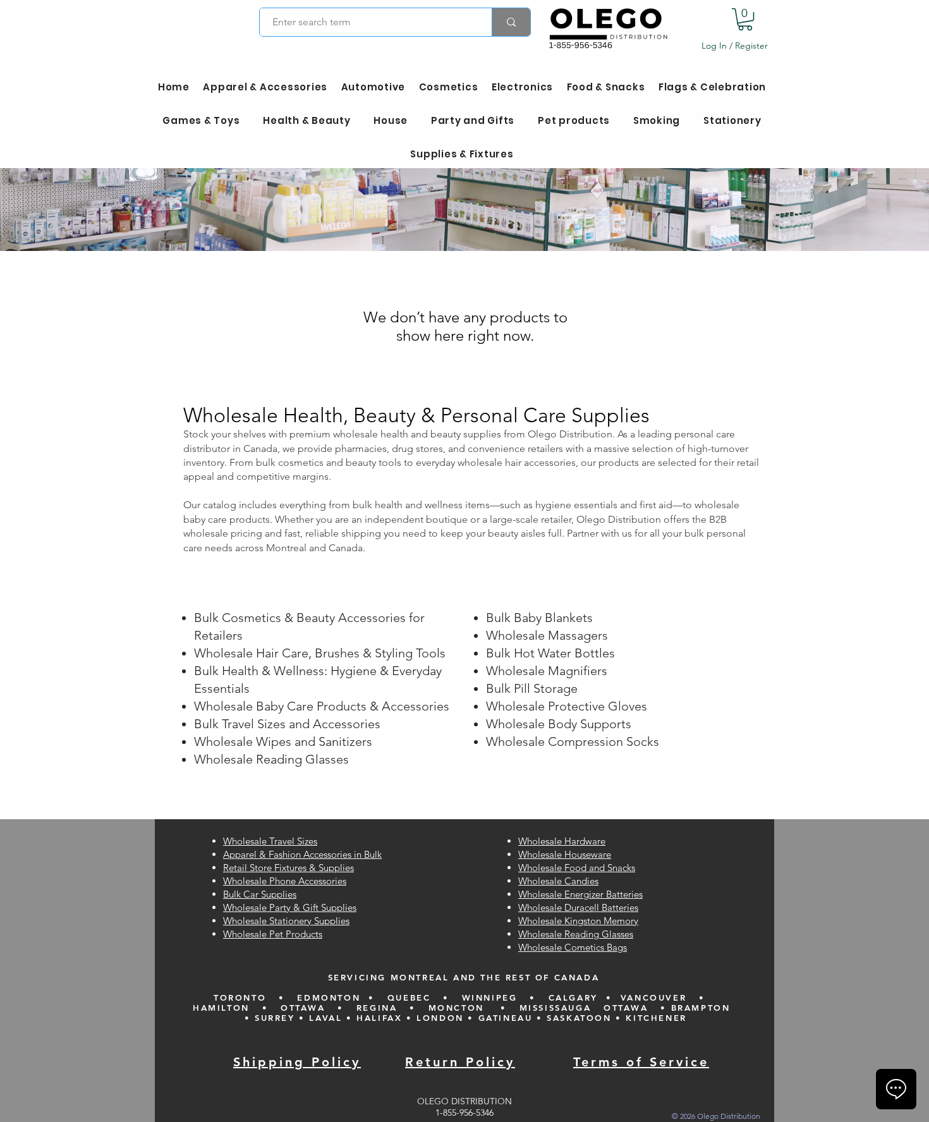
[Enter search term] (511, 22)
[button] (745, 19)
